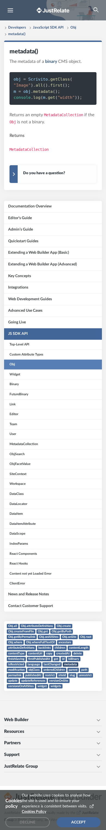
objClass (34, 669)
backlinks (44, 647)
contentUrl (35, 653)
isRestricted (16, 664)
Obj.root (85, 636)
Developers (17, 27)
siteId (62, 675)
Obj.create (64, 625)
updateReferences (33, 680)
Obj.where (15, 642)
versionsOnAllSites (21, 686)
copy (49, 653)
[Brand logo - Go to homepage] (53, 10)
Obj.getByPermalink (21, 636)
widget (42, 686)
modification (16, 669)
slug (72, 675)
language (34, 664)
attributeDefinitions (21, 647)
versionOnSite (58, 680)
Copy (83, 79)
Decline (27, 822)
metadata (70, 664)
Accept (78, 822)
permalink (14, 675)
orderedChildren (54, 669)
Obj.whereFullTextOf (40, 642)
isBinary (73, 658)
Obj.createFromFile (21, 631)
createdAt (63, 653)
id (63, 658)
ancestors (64, 642)
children (60, 647)
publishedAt (33, 675)
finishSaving (16, 658)
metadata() (17, 34)
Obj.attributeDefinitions (37, 625)
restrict (50, 675)
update (12, 680)
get (56, 658)
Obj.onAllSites (48, 636)
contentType (16, 653)
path (84, 669)
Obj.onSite (69, 636)
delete (77, 653)
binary (51, 61)
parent (73, 669)
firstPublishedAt (39, 658)
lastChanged (52, 664)
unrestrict (85, 675)
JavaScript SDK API (48, 27)
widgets (56, 686)
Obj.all (12, 625)
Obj (73, 27)
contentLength (78, 647)
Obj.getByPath (61, 631)
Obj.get (43, 631)
